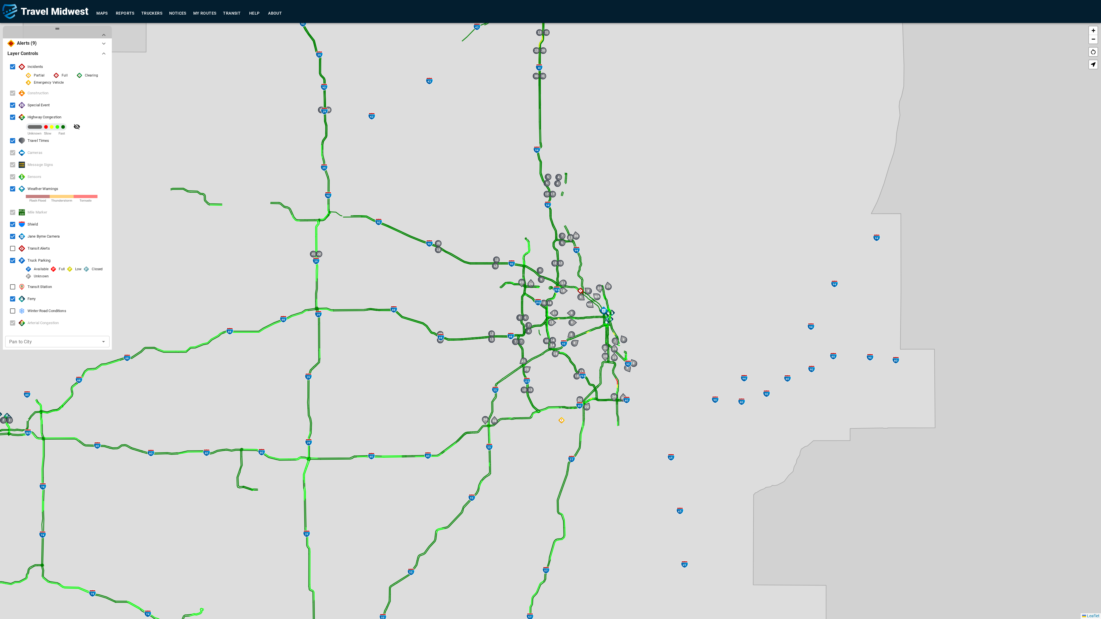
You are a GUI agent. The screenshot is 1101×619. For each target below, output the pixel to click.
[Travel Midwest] (45, 11)
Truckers (151, 13)
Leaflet (1093, 616)
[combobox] (49, 342)
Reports (125, 13)
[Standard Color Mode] (77, 126)
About (275, 13)
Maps (102, 13)
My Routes (204, 13)
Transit (232, 13)
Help (254, 13)
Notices (177, 13)
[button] (612, 313)
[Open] (103, 342)
